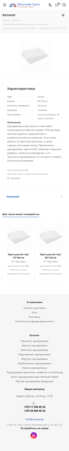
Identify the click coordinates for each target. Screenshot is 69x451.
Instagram (33, 435)
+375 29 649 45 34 (34, 410)
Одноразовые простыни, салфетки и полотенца (34, 372)
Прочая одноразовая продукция (34, 381)
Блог (34, 312)
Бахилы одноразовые (34, 345)
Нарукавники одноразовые (34, 354)
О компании (34, 302)
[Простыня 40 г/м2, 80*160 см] (34, 56)
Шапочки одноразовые (34, 349)
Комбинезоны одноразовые (34, 363)
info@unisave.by (34, 419)
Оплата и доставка (34, 307)
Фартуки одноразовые (34, 358)
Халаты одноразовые (34, 367)
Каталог (34, 335)
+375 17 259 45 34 (34, 407)
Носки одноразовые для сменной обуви (34, 376)
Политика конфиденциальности (34, 321)
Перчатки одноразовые (34, 341)
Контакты (34, 316)
